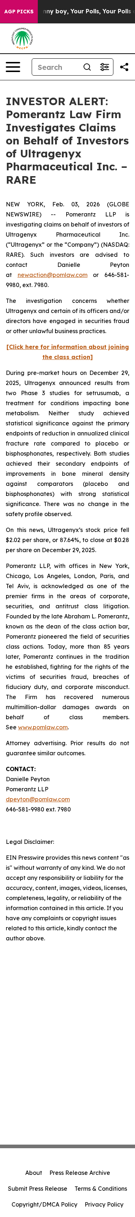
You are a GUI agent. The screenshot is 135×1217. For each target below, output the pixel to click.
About (33, 1172)
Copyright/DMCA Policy (44, 1204)
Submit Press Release (37, 1188)
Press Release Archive (79, 1172)
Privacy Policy (104, 1204)
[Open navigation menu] (13, 67)
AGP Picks (18, 11)
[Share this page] (124, 67)
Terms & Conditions (101, 1188)
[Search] (87, 67)
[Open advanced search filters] (104, 67)
